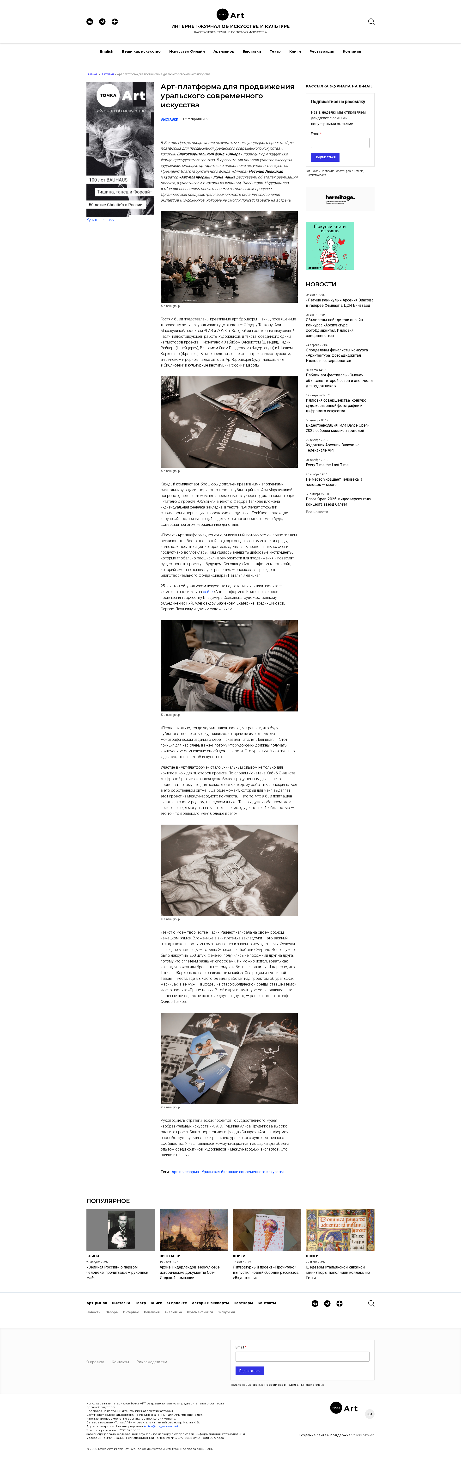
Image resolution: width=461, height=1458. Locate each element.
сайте (208, 591)
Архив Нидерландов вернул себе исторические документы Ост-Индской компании (190, 1272)
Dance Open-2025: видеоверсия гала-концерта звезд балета (339, 502)
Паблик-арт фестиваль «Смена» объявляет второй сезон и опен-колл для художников (339, 380)
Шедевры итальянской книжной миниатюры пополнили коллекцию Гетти (338, 1272)
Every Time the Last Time (327, 465)
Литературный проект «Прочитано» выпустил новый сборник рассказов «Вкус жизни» (266, 1272)
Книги (295, 51)
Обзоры (111, 1312)
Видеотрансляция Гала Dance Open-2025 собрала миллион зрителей (337, 428)
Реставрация (321, 51)
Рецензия (152, 1312)
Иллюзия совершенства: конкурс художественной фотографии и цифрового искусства (336, 405)
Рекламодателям (151, 1362)
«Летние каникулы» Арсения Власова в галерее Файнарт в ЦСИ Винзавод (339, 303)
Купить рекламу (100, 220)
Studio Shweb (363, 1435)
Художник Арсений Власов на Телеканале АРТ (332, 448)
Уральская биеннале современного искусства (243, 1172)
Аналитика (173, 1312)
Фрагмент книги (200, 1312)
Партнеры (243, 1303)
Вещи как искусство (141, 51)
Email (315, 134)
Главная (91, 74)
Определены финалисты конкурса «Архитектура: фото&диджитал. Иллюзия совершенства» (337, 355)
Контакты (352, 51)
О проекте (177, 1303)
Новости (93, 1312)
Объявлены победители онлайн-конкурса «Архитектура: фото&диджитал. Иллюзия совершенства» (335, 328)
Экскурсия (226, 1312)
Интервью (131, 1312)
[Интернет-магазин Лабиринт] (330, 268)
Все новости (317, 512)
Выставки (252, 51)
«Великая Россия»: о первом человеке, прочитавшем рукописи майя (117, 1272)
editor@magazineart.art (161, 1426)
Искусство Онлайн (187, 51)
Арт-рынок (223, 51)
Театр (275, 51)
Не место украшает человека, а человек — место (334, 482)
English (106, 51)
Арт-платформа (185, 1172)
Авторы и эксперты (210, 1303)
